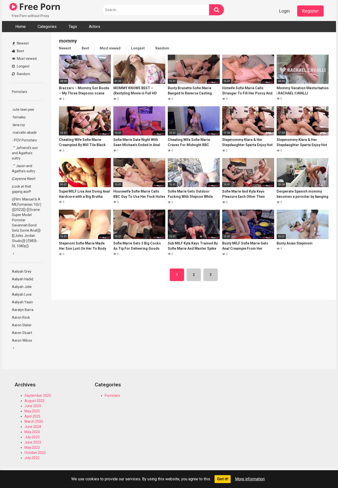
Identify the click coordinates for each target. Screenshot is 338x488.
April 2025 (32, 416)
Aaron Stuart (22, 333)
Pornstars (19, 92)
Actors (94, 26)
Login (284, 11)
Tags (73, 26)
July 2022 (32, 458)
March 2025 (33, 421)
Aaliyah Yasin (22, 302)
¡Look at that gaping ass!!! (21, 189)
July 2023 (32, 437)
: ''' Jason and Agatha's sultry (23, 168)
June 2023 (32, 442)
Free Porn (39, 6)
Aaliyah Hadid (22, 279)
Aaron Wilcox (22, 340)
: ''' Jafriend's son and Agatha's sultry (25, 153)
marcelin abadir (24, 132)
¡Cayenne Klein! (23, 179)
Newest (22, 43)
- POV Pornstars (24, 140)
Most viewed (26, 59)
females (19, 117)
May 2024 (32, 432)
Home (20, 26)
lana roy (18, 125)
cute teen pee (23, 109)
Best (20, 51)
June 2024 (32, 427)
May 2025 (32, 411)
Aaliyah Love (22, 294)
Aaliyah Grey (21, 271)
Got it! (222, 479)
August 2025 (34, 401)
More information (250, 479)
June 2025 (32, 406)
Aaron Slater (22, 325)
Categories (47, 26)
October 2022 (35, 453)
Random (23, 74)
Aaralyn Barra (22, 310)
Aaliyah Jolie (22, 287)
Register (310, 11)
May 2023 (32, 447)
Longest (22, 66)
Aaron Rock (21, 317)
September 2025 (37, 396)
